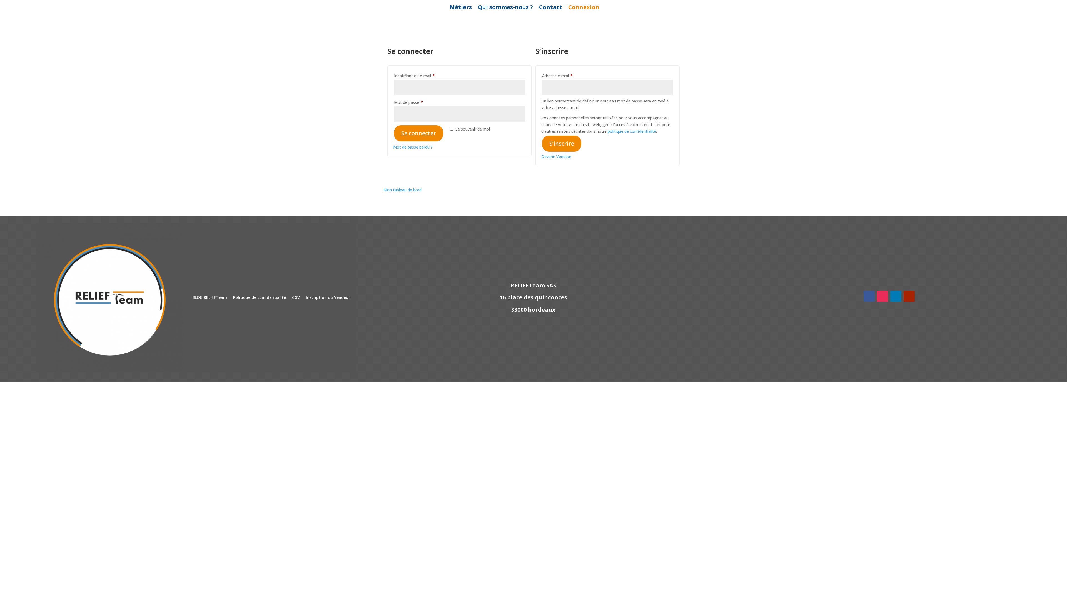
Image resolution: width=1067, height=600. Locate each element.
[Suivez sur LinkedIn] (895, 296)
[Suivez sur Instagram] (882, 296)
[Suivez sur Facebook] (869, 296)
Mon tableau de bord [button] (402, 189)
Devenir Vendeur (556, 156)
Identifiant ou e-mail (424, 75)
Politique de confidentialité (259, 297)
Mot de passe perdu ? (413, 147)
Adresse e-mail (567, 75)
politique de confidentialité (632, 131)
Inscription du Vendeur (328, 297)
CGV (296, 297)
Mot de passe (418, 102)
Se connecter (418, 133)
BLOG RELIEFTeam (209, 297)
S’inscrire (561, 143)
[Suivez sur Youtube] (909, 296)
